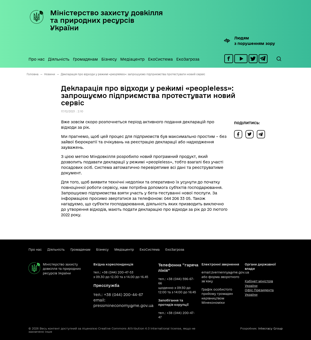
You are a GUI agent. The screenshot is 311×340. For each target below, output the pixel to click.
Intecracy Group (270, 328)
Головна (32, 74)
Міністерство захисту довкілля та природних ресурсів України (106, 20)
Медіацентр (132, 59)
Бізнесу (109, 59)
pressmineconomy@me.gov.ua (123, 305)
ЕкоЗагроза (187, 59)
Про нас (36, 59)
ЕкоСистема (160, 59)
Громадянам (85, 59)
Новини (49, 74)
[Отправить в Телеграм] (262, 134)
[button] (279, 58)
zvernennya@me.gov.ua (230, 272)
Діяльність (58, 59)
